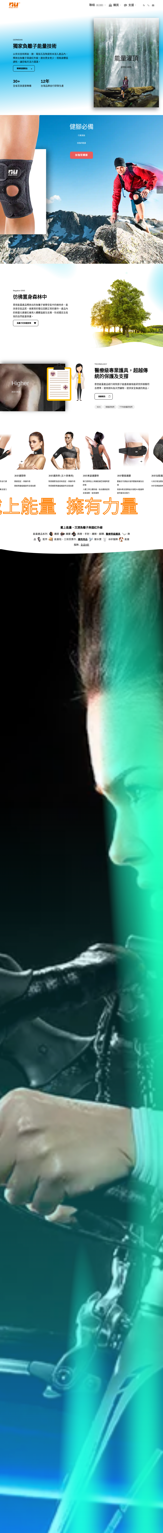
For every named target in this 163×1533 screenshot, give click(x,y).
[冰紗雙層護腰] (19, 462)
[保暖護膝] (87, 461)
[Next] (141, 461)
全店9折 (85, 544)
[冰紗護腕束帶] (122, 461)
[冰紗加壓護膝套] (53, 459)
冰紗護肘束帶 (94, 254)
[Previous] (21, 461)
